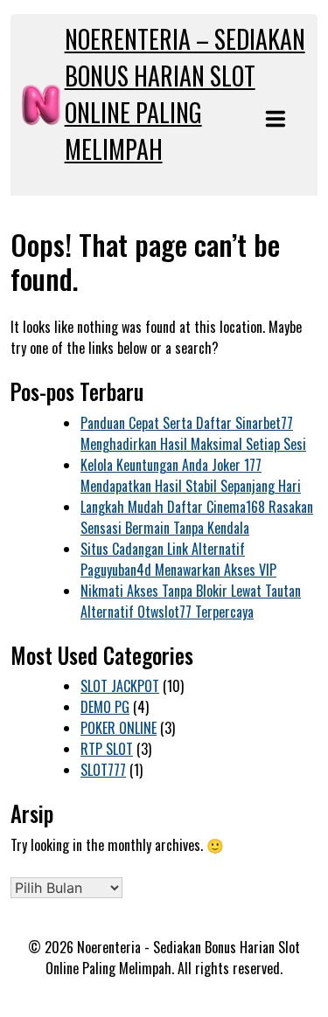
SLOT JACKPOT (119, 685)
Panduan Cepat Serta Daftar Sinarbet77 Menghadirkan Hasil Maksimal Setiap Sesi (193, 433)
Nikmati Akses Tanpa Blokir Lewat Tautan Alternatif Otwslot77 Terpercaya (190, 601)
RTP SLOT (106, 748)
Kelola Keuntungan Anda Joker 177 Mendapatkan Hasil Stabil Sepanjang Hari (190, 475)
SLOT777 (103, 769)
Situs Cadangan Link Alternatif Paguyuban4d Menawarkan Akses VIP (178, 559)
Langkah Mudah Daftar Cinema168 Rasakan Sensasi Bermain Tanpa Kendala (196, 517)
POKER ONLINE (118, 727)
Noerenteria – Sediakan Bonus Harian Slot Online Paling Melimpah (185, 94)
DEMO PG (104, 706)
